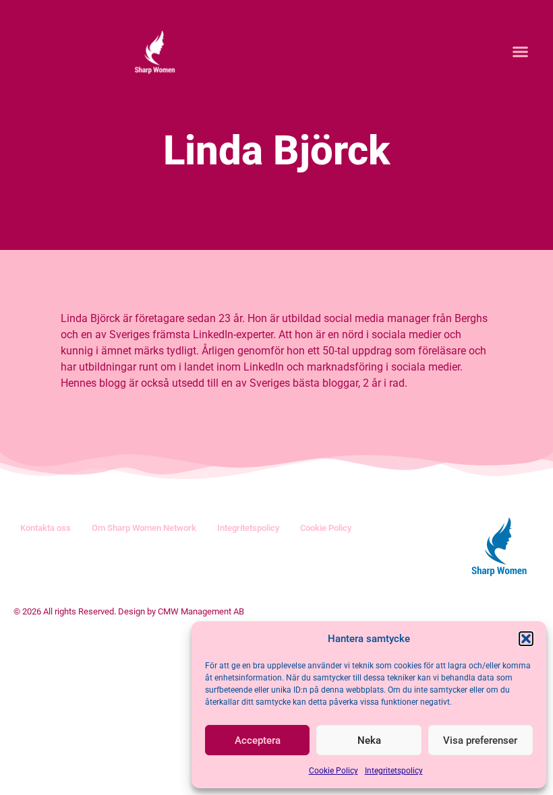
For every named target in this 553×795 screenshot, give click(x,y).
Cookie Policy (333, 770)
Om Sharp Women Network (144, 528)
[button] (526, 638)
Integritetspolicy (394, 770)
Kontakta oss (45, 528)
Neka (369, 740)
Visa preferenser (480, 740)
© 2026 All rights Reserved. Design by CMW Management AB (128, 611)
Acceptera (258, 740)
